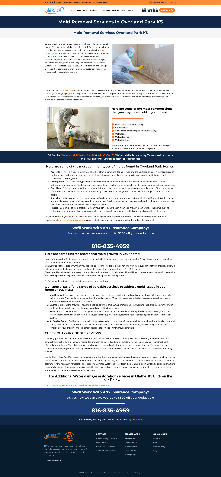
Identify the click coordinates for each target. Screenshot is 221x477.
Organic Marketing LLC (134, 473)
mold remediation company (71, 220)
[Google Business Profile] (155, 2)
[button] (82, 10)
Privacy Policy (159, 447)
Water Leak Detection (105, 447)
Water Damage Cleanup (106, 439)
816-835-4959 (110, 246)
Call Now (165, 10)
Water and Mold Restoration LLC (78, 155)
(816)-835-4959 (106, 155)
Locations (106, 10)
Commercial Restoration (106, 450)
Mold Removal (102, 443)
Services (93, 10)
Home (72, 10)
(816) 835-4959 (170, 2)
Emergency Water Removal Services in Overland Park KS (79, 385)
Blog (123, 10)
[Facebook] (151, 2)
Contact (131, 10)
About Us (81, 10)
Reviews (115, 10)
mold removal (66, 90)
